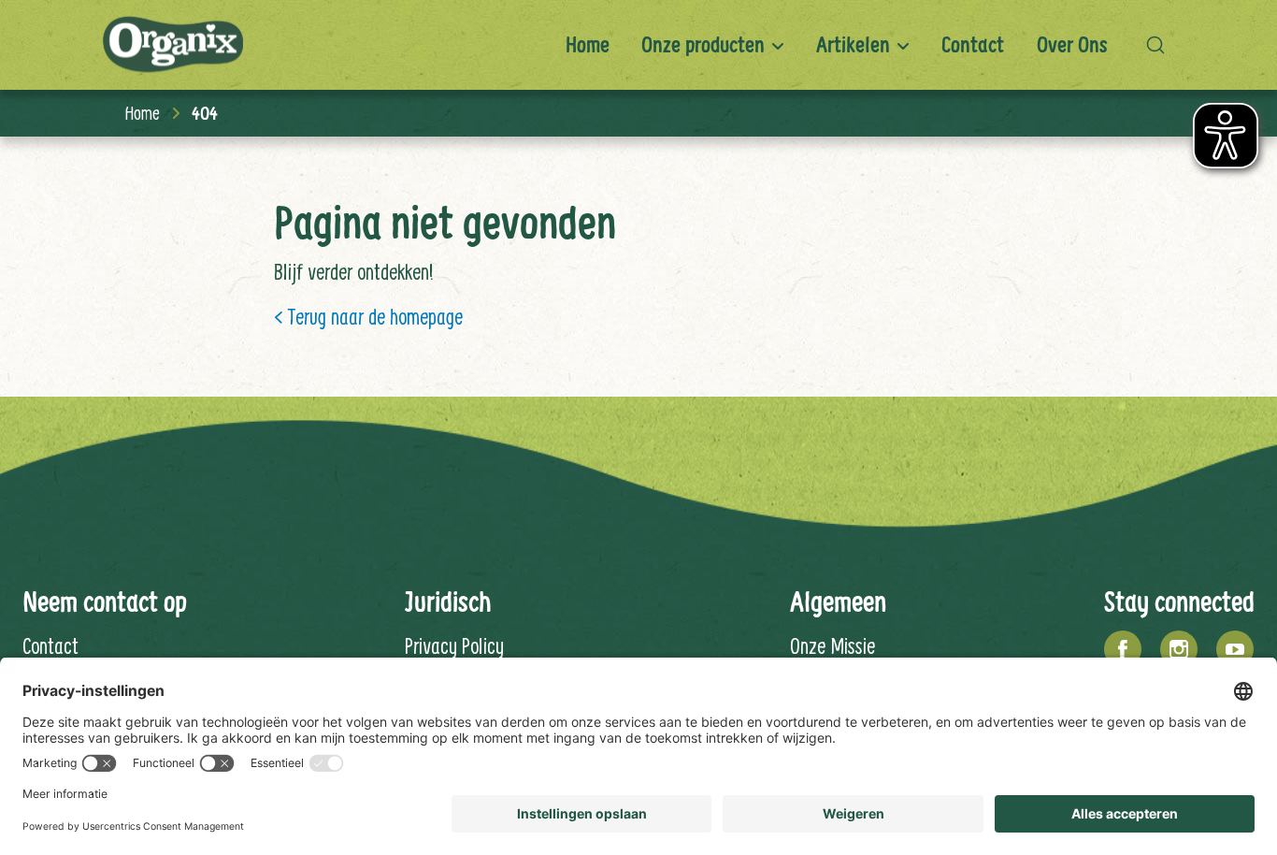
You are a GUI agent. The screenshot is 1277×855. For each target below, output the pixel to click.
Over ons (1072, 44)
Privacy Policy (454, 645)
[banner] (638, 45)
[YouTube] (1235, 649)
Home (588, 44)
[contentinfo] (638, 630)
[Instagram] (1179, 649)
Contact (972, 44)
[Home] (173, 45)
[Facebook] (1122, 649)
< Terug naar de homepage (368, 316)
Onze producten (703, 44)
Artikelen (853, 44)
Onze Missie (832, 645)
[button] (1160, 45)
